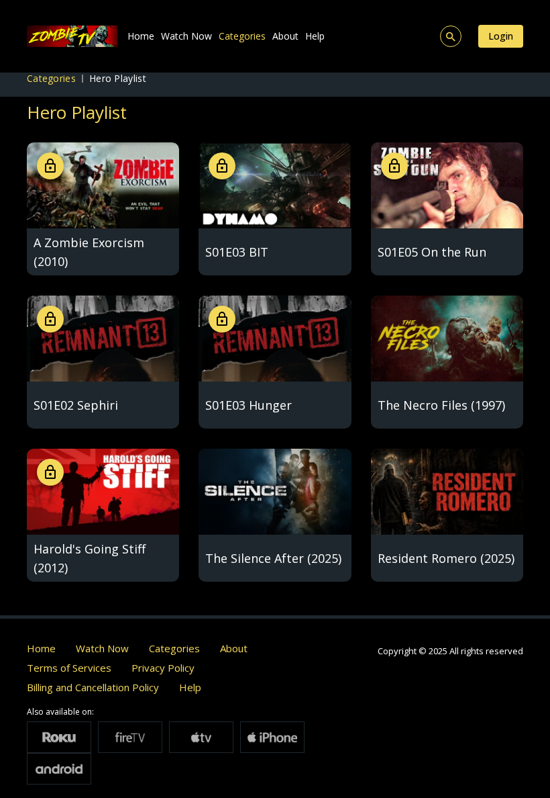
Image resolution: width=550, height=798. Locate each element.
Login (500, 36)
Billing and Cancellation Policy (93, 687)
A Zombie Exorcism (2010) (89, 251)
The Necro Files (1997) (441, 405)
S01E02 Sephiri (76, 405)
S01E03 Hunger (248, 405)
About (285, 36)
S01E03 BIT (236, 252)
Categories (242, 36)
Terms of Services (69, 667)
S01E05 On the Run (432, 252)
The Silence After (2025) (273, 558)
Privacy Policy (163, 667)
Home (140, 36)
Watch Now (186, 36)
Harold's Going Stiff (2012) (90, 558)
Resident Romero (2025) (446, 558)
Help (315, 36)
